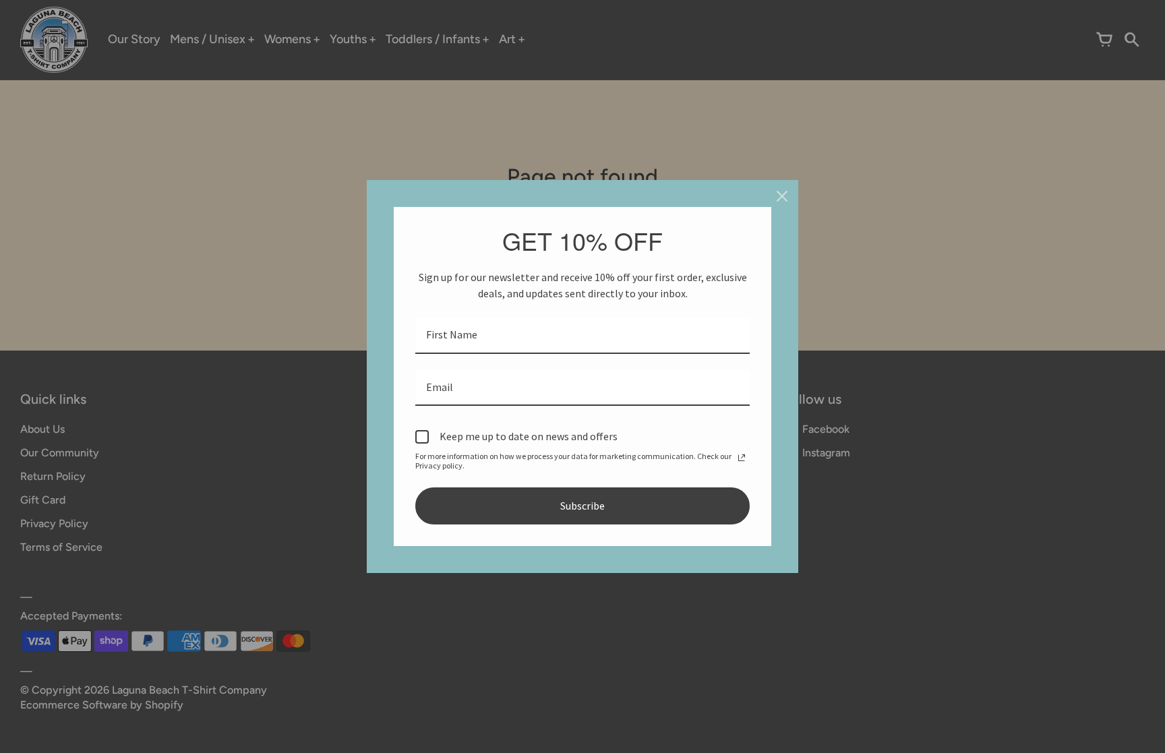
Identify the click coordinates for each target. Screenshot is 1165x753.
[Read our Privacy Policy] (742, 458)
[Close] (782, 196)
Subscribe (582, 505)
